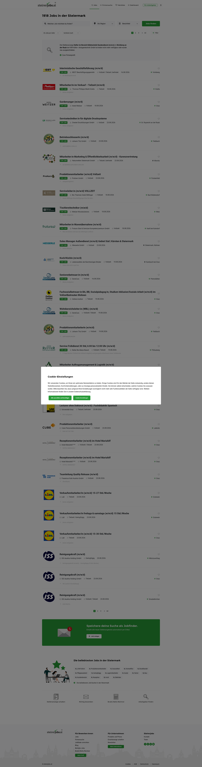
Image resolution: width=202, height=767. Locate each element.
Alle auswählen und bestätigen (60, 398)
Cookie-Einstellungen (82, 398)
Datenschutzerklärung (82, 392)
